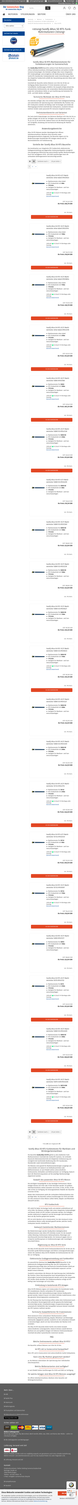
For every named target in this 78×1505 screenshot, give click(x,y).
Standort (8, 1485)
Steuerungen (28, 14)
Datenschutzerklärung (40, 1501)
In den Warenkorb (52, 217)
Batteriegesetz (10, 1406)
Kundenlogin (70, 1)
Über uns (71, 14)
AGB (6, 1394)
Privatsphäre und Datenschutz (15, 1410)
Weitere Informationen (67, 1498)
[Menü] (75, 1482)
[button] (64, 8)
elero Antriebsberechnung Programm (14, 1)
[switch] (71, 1495)
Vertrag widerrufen (11, 1417)
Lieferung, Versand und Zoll (14, 1460)
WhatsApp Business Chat (66, 3)
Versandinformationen (55, 1)
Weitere (42, 14)
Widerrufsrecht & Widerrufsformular (16, 1414)
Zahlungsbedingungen (37, 1)
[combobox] (43, 161)
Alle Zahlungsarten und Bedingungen (17, 1440)
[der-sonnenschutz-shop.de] (13, 8)
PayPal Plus (9, 1398)
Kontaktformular (10, 1481)
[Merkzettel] (69, 8)
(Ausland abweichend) (52, 196)
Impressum (8, 1402)
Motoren (13, 14)
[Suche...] (47, 8)
